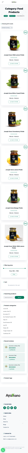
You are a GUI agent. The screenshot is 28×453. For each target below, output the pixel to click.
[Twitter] (11, 407)
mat (4, 325)
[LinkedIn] (15, 407)
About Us (5, 421)
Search (19, 297)
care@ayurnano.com (12, 439)
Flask (4, 319)
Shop (4, 419)
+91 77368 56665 (11, 436)
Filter (14, 274)
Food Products (6, 322)
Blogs (4, 424)
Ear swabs (5, 314)
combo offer (6, 311)
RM (20, 448)
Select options (14, 63)
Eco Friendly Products (8, 317)
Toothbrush (6, 333)
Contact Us (6, 427)
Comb (4, 308)
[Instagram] (8, 407)
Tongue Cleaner (6, 330)
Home (4, 416)
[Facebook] (4, 407)
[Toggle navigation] (3, 2)
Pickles (4, 328)
